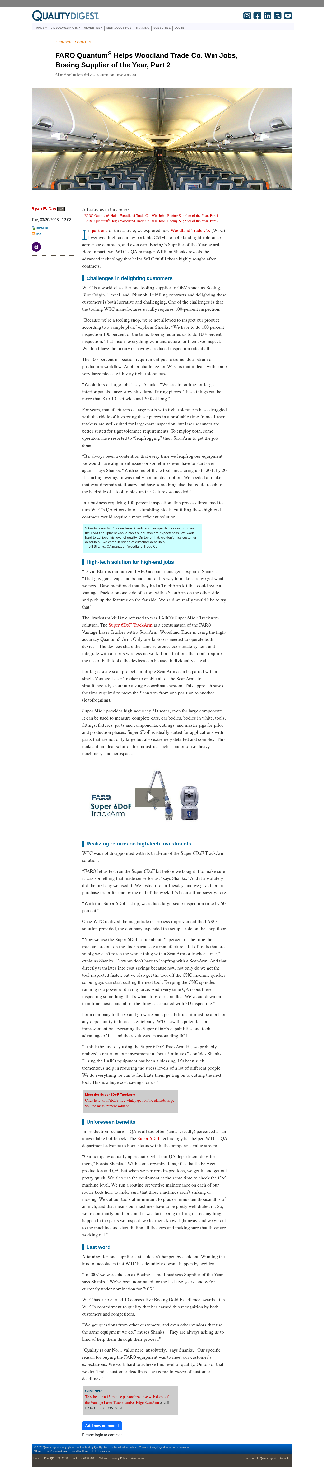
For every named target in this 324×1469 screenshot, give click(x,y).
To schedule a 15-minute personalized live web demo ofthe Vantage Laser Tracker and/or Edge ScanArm (126, 1397)
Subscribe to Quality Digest (260, 1458)
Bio (61, 209)
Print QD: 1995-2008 (56, 1458)
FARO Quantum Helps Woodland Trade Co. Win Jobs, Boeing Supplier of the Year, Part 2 (151, 220)
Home (36, 1458)
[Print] (36, 247)
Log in (179, 27)
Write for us (137, 1458)
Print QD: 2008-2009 (83, 1458)
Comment (42, 228)
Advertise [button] (92, 27)
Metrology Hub (119, 27)
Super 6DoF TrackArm (131, 625)
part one (100, 230)
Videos (103, 1458)
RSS (38, 234)
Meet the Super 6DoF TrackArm (110, 1094)
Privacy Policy (119, 1458)
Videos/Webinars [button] (64, 27)
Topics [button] (39, 27)
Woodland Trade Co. (190, 230)
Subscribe (162, 27)
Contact (143, 1447)
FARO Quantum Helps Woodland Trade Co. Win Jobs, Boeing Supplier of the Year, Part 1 (151, 215)
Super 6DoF (148, 1138)
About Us (285, 1458)
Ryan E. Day (44, 208)
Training (142, 27)
